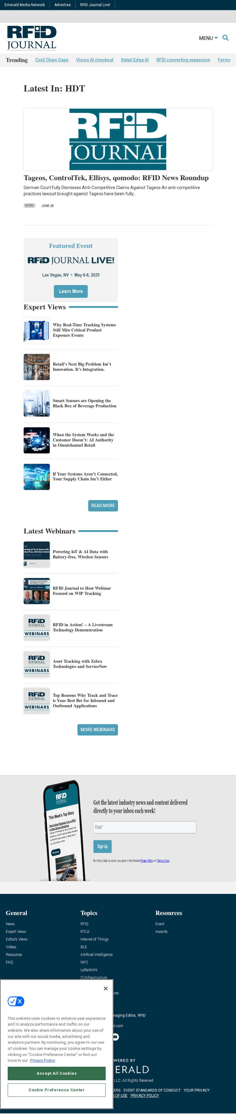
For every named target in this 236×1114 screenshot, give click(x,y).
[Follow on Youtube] (115, 1037)
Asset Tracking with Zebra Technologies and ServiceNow (80, 664)
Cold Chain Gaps (52, 59)
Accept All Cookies (57, 1073)
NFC (84, 963)
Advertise (62, 5)
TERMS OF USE (115, 1095)
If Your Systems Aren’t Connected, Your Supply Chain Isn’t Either (85, 476)
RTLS (85, 932)
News (29, 205)
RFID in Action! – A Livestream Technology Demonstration (83, 627)
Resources (14, 955)
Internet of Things (95, 939)
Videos (11, 947)
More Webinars (98, 729)
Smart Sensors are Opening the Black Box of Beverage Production (84, 403)
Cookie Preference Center (57, 1090)
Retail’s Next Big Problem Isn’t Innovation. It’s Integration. (82, 366)
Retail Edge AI (135, 59)
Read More (103, 505)
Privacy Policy (42, 1060)
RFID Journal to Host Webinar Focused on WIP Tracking (82, 590)
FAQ (9, 963)
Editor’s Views (17, 939)
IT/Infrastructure (94, 978)
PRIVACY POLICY (145, 1095)
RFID (84, 924)
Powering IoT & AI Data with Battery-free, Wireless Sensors (80, 554)
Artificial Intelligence (96, 955)
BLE (84, 947)
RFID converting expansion (183, 59)
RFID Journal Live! (95, 5)
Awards (161, 932)
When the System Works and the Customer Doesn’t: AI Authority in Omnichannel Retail (83, 439)
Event (159, 924)
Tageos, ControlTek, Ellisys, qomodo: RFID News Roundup (116, 177)
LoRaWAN (89, 970)
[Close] (105, 988)
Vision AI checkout (94, 59)
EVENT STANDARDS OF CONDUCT (152, 1090)
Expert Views (16, 932)
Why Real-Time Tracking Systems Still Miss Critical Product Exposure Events (84, 329)
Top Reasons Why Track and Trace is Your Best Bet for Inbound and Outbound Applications (85, 700)
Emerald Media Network (25, 5)
